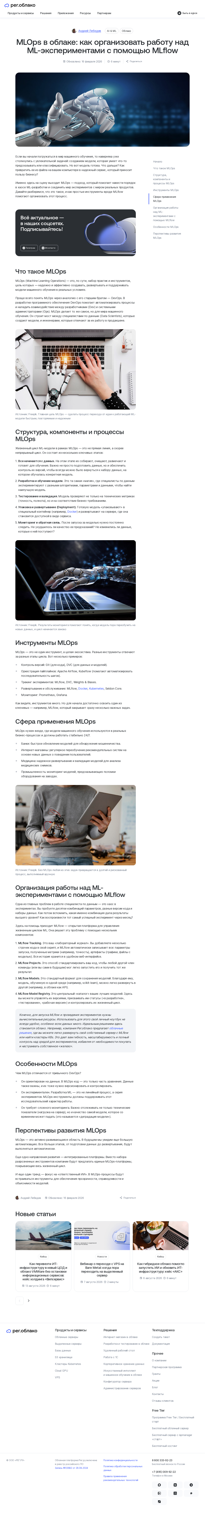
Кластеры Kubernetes (68, 1364)
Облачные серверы (66, 1337)
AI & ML (111, 31)
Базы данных (63, 1350)
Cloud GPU (61, 1370)
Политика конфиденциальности (120, 1460)
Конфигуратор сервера (117, 1381)
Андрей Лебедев (89, 31)
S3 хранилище (63, 1357)
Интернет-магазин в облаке (120, 1337)
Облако (126, 31)
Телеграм (30, 248)
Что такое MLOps (164, 168)
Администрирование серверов (122, 1388)
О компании (159, 1360)
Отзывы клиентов (163, 1400)
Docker (72, 511)
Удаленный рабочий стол (119, 1350)
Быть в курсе (190, 13)
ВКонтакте (50, 248)
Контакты (158, 1394)
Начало (157, 161)
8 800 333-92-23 (162, 1460)
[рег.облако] (19, 5)
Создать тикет (161, 1337)
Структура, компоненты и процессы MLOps (163, 179)
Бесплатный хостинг (164, 1445)
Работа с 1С (110, 1357)
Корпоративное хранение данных (123, 1364)
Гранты (156, 1373)
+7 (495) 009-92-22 (164, 1471)
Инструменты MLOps (166, 190)
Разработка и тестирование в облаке (126, 1343)
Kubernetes (96, 688)
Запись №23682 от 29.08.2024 (71, 1468)
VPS (57, 1377)
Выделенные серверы (68, 1343)
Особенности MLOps (166, 226)
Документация (161, 1343)
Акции (155, 1380)
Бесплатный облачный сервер (170, 1428)
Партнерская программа (167, 1367)
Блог (155, 1387)
